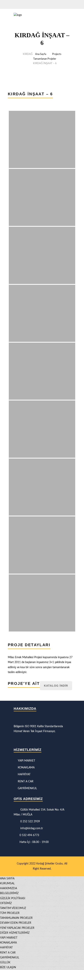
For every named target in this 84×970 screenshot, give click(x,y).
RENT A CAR (25, 781)
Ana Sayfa (40, 54)
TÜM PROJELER (10, 913)
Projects (56, 54)
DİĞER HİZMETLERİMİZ (14, 933)
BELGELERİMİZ (9, 893)
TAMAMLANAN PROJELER (16, 918)
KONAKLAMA (26, 767)
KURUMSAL (7, 883)
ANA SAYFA (7, 878)
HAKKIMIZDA (8, 888)
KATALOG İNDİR (56, 685)
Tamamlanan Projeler (44, 59)
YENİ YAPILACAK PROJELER (17, 928)
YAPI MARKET (26, 760)
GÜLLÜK (5, 962)
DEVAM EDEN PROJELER (15, 923)
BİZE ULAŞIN (8, 967)
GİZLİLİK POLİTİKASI (12, 898)
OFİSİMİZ (6, 903)
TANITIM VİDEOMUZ (13, 908)
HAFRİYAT (24, 774)
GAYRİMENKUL (27, 788)
